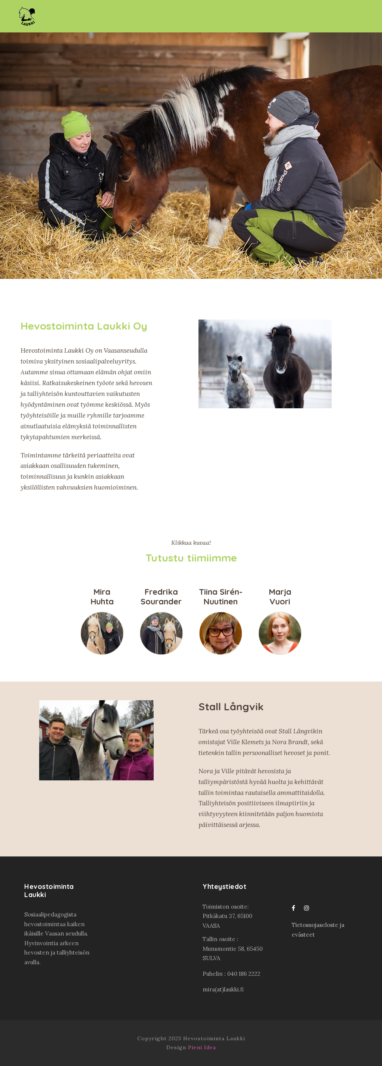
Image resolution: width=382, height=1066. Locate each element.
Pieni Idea (202, 1047)
